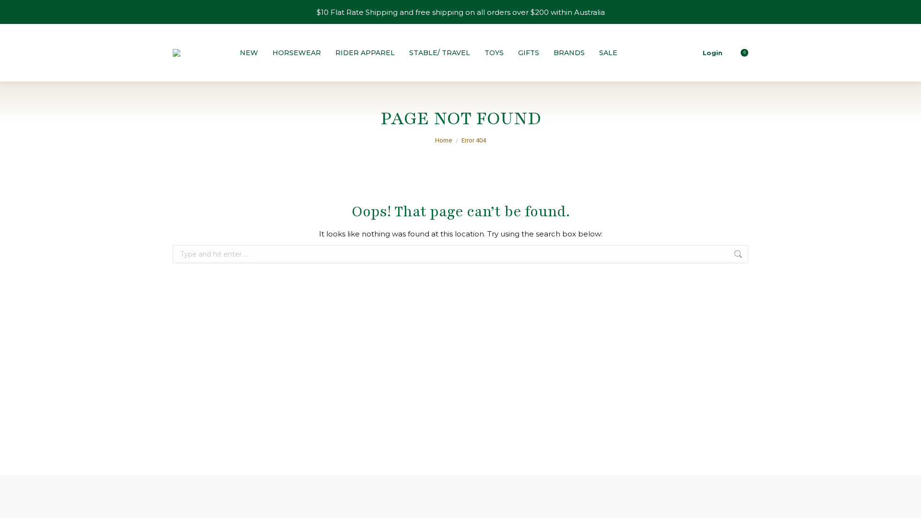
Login (712, 53)
